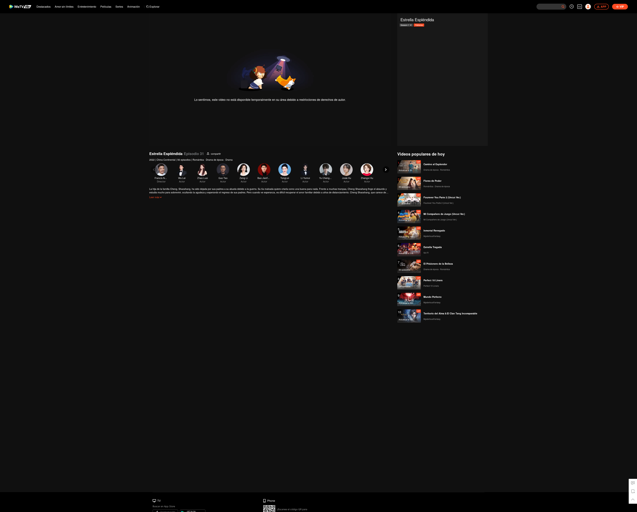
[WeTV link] (20, 6)
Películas (105, 6)
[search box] (563, 7)
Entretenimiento (87, 6)
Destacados (43, 6)
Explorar (154, 6)
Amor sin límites (64, 6)
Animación (133, 6)
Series (119, 6)
